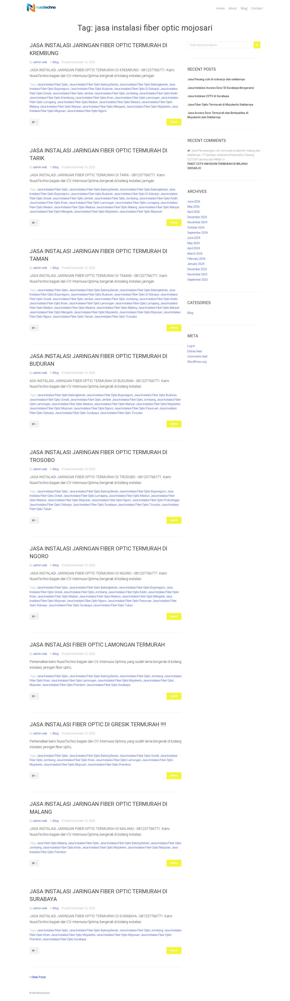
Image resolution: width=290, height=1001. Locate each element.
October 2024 (195, 227)
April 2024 (193, 248)
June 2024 (193, 237)
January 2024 (195, 263)
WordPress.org (197, 361)
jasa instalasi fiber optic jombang (116, 93)
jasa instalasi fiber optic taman (73, 316)
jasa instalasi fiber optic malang (116, 207)
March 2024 (194, 253)
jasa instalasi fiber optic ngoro (87, 110)
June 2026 (193, 201)
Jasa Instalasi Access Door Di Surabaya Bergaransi (220, 87)
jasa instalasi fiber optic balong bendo (93, 84)
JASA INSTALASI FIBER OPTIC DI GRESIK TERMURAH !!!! (98, 724)
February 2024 (196, 258)
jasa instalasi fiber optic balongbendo (144, 84)
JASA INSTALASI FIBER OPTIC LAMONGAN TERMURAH (97, 644)
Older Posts (38, 977)
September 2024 (197, 232)
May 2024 (193, 243)
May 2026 (193, 206)
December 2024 (197, 217)
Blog (244, 8)
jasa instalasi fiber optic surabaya (77, 412)
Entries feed (194, 351)
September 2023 (197, 279)
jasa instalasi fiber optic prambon (63, 684)
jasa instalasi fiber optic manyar (60, 106)
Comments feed (197, 356)
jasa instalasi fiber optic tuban (113, 605)
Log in (191, 346)
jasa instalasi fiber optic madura (119, 102)
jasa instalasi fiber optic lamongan (137, 97)
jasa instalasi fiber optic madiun (77, 102)
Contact (257, 8)
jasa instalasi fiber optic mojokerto (148, 106)
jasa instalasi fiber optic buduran (92, 88)
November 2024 (197, 222)
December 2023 (197, 269)
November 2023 (197, 274)
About (232, 8)
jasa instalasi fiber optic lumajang (137, 202)
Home (220, 8)
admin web (40, 62)
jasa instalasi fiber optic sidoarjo (51, 504)
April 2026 (193, 211)
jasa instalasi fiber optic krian (94, 97)
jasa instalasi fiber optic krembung (52, 97)
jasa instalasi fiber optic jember (72, 93)
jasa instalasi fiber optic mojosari (140, 211)
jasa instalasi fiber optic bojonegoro (110, 395)
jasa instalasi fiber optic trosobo (115, 316)
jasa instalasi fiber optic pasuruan (136, 408)
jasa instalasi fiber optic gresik (49, 399)
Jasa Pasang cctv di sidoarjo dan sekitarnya (216, 79)
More (174, 122)
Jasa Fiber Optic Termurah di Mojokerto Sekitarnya (220, 104)
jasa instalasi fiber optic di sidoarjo (136, 88)
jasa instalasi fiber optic (52, 84)
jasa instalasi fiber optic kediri (158, 93)
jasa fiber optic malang (52, 843)
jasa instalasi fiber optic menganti (103, 106)
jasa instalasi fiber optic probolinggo (156, 500)
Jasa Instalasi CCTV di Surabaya (208, 96)
